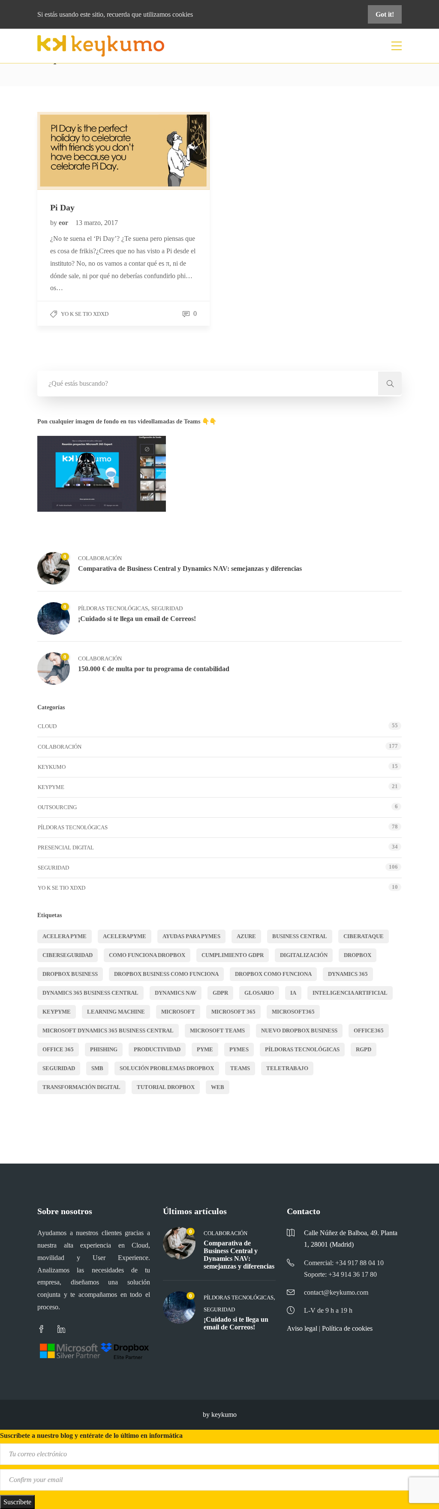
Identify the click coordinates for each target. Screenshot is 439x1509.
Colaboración (100, 558)
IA (293, 993)
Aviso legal (302, 1328)
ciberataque (363, 936)
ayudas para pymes (191, 936)
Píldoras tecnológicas (113, 608)
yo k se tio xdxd (84, 314)
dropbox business (70, 974)
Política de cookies (347, 1328)
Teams (240, 1068)
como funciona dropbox (147, 955)
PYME (205, 1049)
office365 (369, 1030)
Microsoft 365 (233, 1011)
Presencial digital (66, 847)
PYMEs (239, 1049)
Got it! (385, 14)
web (217, 1087)
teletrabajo (287, 1068)
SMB (97, 1068)
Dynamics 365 (348, 974)
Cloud (47, 726)
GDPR (220, 993)
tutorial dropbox (166, 1087)
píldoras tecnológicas (302, 1049)
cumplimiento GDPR (232, 955)
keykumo (52, 767)
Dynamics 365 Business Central (90, 993)
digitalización (304, 955)
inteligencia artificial (350, 993)
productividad (157, 1049)
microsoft (178, 1011)
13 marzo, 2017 (96, 222)
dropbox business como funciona (166, 974)
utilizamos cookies (168, 14)
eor (64, 222)
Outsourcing (57, 807)
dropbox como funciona (273, 974)
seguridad (58, 1068)
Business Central (299, 936)
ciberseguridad (67, 955)
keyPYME (51, 787)
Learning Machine (116, 1011)
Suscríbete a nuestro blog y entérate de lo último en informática (91, 1435)
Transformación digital (81, 1087)
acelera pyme (64, 936)
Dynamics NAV (175, 993)
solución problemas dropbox (167, 1068)
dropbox (357, 955)
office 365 (58, 1049)
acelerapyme (124, 936)
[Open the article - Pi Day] (80, 151)
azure (246, 936)
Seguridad (167, 608)
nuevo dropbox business (299, 1030)
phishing (103, 1049)
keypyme (56, 1011)
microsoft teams (217, 1030)
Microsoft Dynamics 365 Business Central (108, 1030)
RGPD (363, 1049)
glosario (259, 993)
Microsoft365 (293, 1011)
